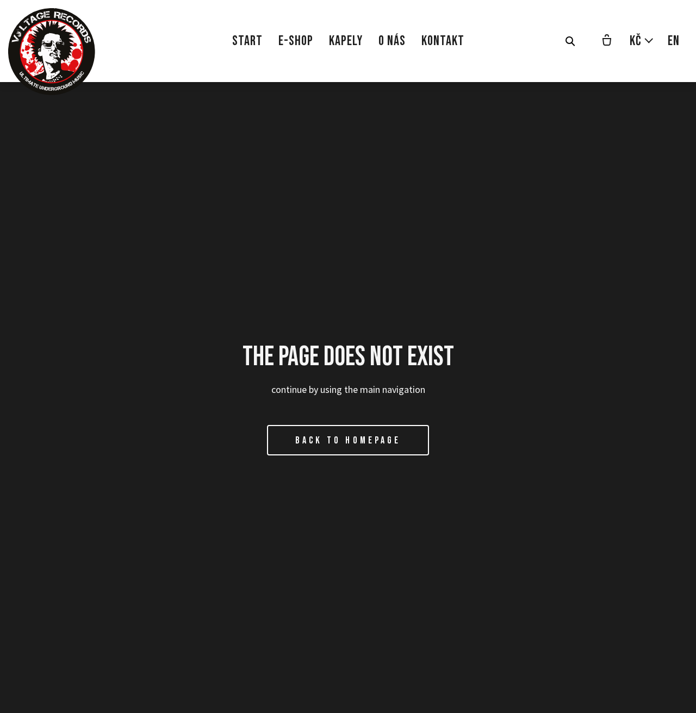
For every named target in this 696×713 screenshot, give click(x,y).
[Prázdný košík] (607, 41)
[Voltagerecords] (51, 51)
